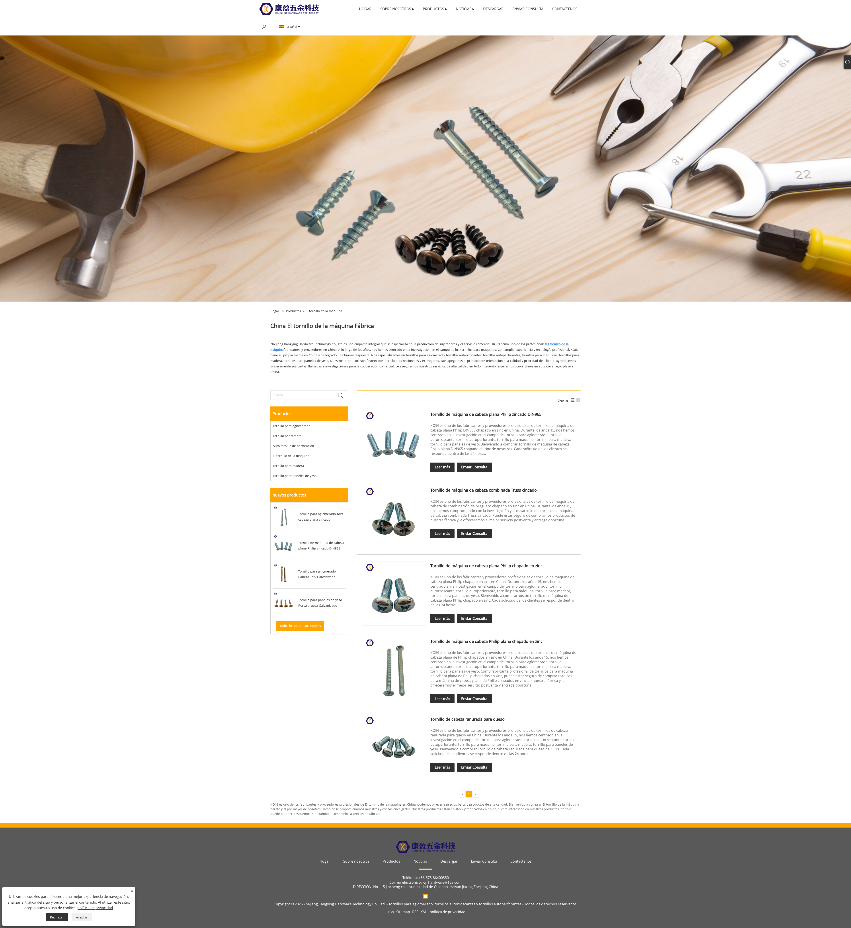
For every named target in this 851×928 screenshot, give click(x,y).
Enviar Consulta (474, 467)
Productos (293, 311)
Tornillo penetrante (287, 436)
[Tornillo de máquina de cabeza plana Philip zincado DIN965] (394, 441)
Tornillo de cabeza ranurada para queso (467, 719)
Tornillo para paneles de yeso (294, 476)
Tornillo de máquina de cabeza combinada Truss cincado (483, 490)
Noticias (420, 861)
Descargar (449, 861)
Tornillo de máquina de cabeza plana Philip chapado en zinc (486, 565)
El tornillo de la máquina (291, 456)
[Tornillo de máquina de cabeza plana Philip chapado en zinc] (394, 593)
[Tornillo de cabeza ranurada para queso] (394, 746)
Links (390, 911)
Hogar (325, 861)
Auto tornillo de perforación (293, 446)
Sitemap (403, 911)
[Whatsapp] (425, 896)
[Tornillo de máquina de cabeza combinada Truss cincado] (394, 517)
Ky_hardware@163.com (442, 882)
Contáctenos (521, 861)
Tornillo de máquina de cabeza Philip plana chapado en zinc (486, 641)
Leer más (442, 467)
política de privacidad (447, 911)
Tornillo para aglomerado (291, 426)
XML (424, 911)
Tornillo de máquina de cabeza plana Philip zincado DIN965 (485, 414)
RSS (415, 911)
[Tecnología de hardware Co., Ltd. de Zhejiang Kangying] (289, 8)
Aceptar (82, 917)
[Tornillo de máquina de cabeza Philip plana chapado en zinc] (394, 669)
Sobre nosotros (356, 861)
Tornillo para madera (288, 466)
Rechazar (57, 917)
